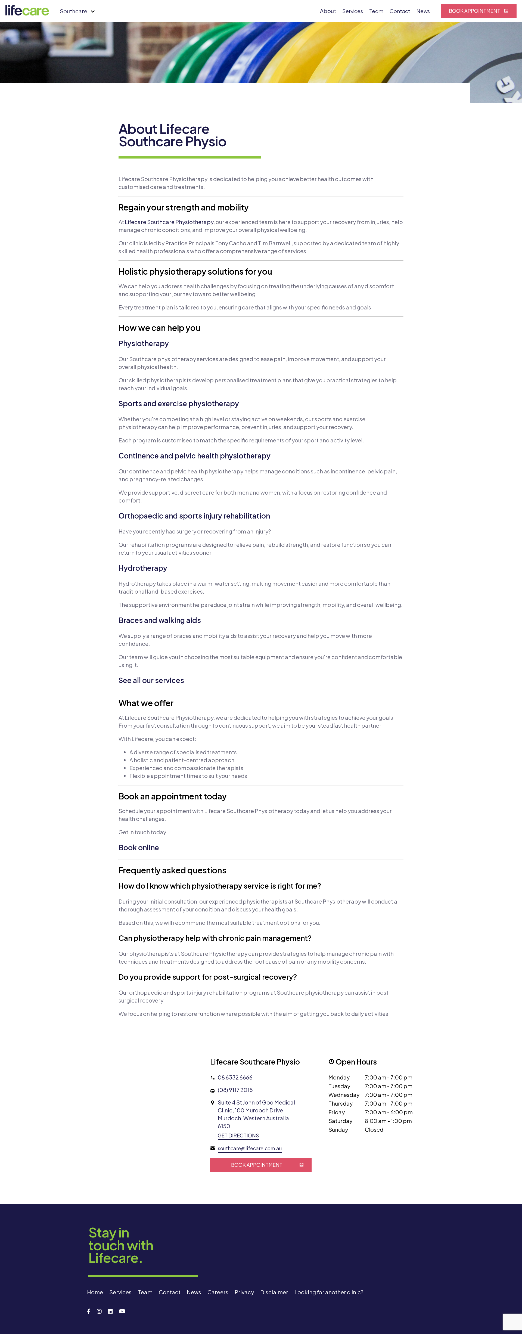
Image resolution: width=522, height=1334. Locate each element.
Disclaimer (274, 1292)
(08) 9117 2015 (235, 1089)
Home (95, 1292)
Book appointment (474, 11)
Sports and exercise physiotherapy (179, 403)
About (328, 10)
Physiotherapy (144, 343)
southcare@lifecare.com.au (250, 1148)
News (423, 11)
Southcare (73, 11)
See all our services (151, 680)
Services (352, 11)
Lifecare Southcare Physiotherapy (169, 221)
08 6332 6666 (235, 1077)
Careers (217, 1292)
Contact (400, 11)
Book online (139, 847)
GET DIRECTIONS (238, 1135)
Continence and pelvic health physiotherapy (195, 455)
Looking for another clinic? (328, 1292)
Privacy (244, 1292)
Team (376, 11)
